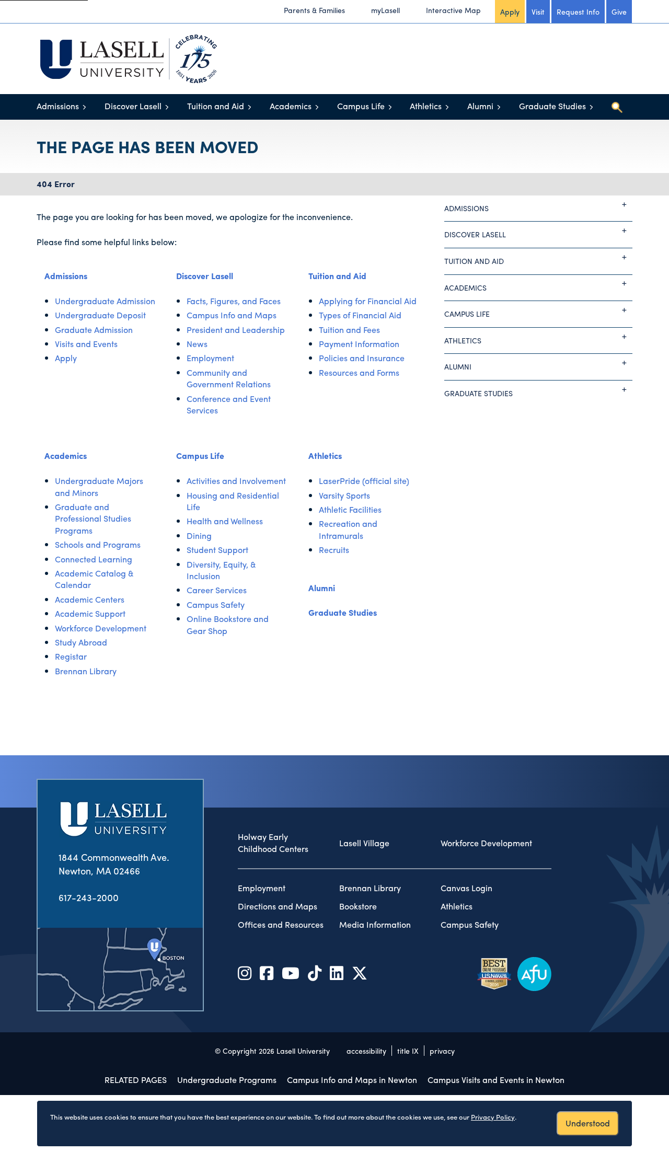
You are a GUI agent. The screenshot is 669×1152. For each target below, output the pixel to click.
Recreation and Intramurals (348, 529)
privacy (442, 1050)
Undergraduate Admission (105, 301)
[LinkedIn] (336, 972)
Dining (199, 535)
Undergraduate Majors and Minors (99, 486)
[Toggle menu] (84, 107)
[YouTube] (290, 972)
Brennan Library (86, 671)
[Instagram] (244, 972)
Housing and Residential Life (233, 501)
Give (619, 11)
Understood (588, 1123)
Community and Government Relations (229, 378)
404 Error (56, 184)
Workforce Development (100, 628)
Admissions (58, 106)
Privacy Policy (493, 1117)
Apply (510, 11)
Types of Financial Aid (360, 315)
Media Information (375, 924)
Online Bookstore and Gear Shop (228, 624)
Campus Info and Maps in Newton (352, 1080)
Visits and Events (86, 344)
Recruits (334, 550)
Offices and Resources (281, 924)
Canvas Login (466, 888)
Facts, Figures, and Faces (234, 301)
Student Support (217, 550)
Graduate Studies (552, 106)
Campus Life (361, 106)
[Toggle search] (616, 107)
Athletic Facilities (350, 509)
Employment (210, 358)
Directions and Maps (277, 906)
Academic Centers (89, 599)
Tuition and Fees (349, 330)
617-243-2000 (89, 897)
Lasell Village (364, 843)
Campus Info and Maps (231, 315)
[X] (359, 972)
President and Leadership (236, 330)
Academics (291, 106)
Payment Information (359, 344)
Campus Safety (216, 604)
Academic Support (90, 613)
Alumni (480, 106)
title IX (408, 1050)
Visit (538, 11)
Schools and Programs (98, 544)
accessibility (366, 1050)
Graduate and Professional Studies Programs (93, 518)
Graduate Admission (94, 330)
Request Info (578, 11)
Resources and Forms (359, 372)
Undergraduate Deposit (100, 315)
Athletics (426, 106)
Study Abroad (81, 642)
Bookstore (358, 906)
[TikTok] (314, 972)
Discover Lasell (133, 106)
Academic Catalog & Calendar (94, 579)
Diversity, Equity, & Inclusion (221, 570)
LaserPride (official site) (364, 481)
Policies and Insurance (362, 358)
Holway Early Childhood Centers (273, 843)
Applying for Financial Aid (368, 301)
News (197, 344)
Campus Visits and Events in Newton (496, 1080)
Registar (71, 656)
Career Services (217, 590)
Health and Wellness (225, 521)
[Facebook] (266, 972)
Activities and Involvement (236, 481)
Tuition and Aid (215, 106)
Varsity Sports (344, 495)
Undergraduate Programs (226, 1080)
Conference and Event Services (229, 404)
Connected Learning (93, 559)
